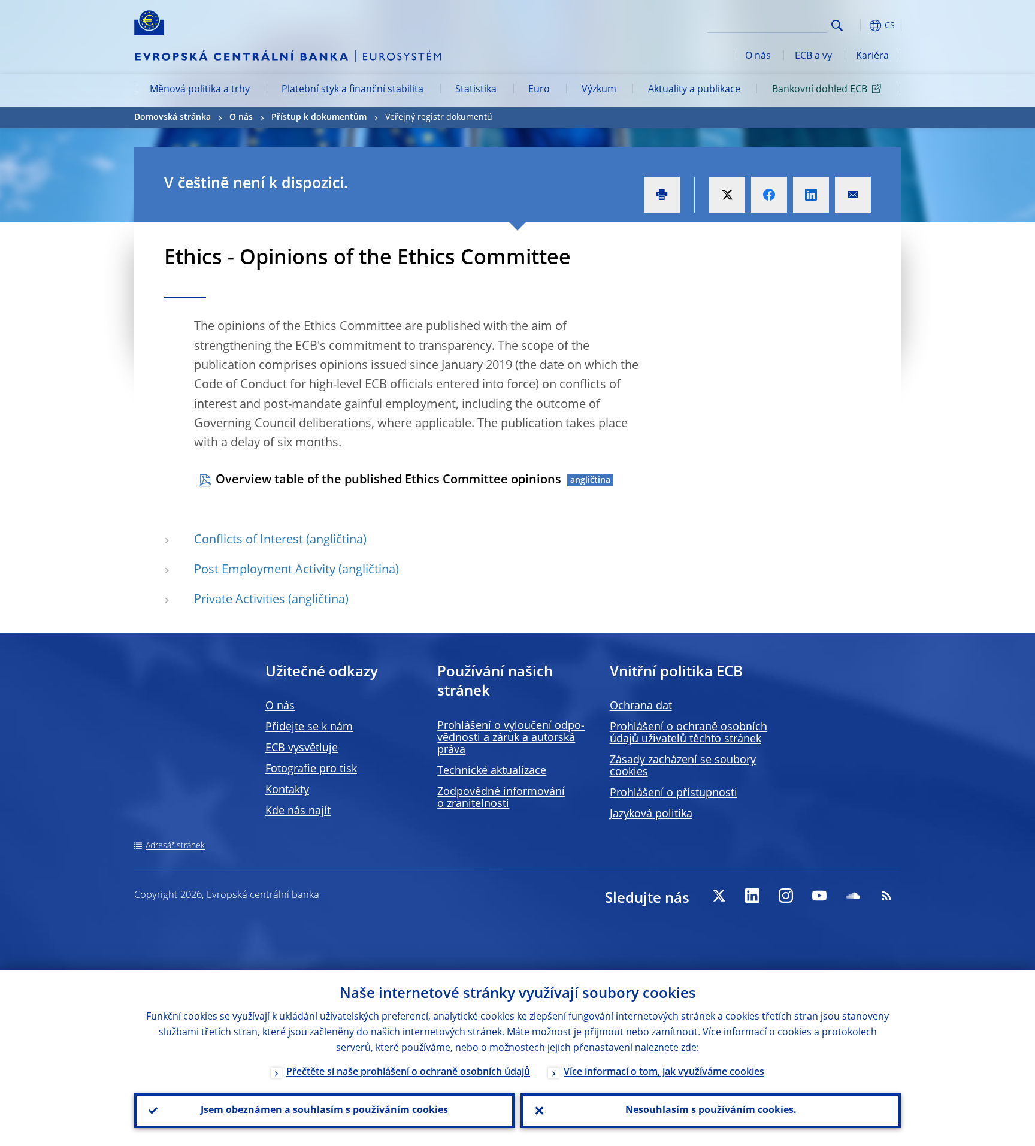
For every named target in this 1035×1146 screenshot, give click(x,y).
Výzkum (599, 90)
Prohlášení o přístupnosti (673, 793)
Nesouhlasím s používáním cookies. (711, 1110)
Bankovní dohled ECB (819, 90)
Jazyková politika (651, 814)
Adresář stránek (175, 846)
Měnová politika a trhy (200, 90)
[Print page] (662, 195)
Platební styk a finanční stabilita (352, 90)
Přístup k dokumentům (319, 117)
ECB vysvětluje (301, 748)
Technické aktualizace (491, 771)
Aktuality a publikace (694, 90)
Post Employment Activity (264, 570)
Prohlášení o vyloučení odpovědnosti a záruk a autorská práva (511, 738)
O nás (758, 56)
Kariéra (872, 56)
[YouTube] (819, 895)
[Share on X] (727, 195)
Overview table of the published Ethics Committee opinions (388, 480)
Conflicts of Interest (248, 540)
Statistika (476, 90)
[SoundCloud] (853, 895)
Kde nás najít (298, 811)
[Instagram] (785, 895)
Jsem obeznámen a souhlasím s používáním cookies (324, 1110)
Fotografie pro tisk (311, 769)
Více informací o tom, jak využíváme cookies (664, 1072)
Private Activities (239, 600)
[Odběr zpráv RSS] (886, 895)
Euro (539, 90)
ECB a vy (813, 56)
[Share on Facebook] (769, 195)
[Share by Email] (853, 195)
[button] (859, 25)
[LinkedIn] (752, 895)
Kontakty (287, 790)
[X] (718, 895)
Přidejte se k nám (309, 727)
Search (837, 25)
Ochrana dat (641, 706)
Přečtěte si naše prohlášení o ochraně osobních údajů (408, 1072)
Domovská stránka (172, 117)
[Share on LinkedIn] (811, 195)
